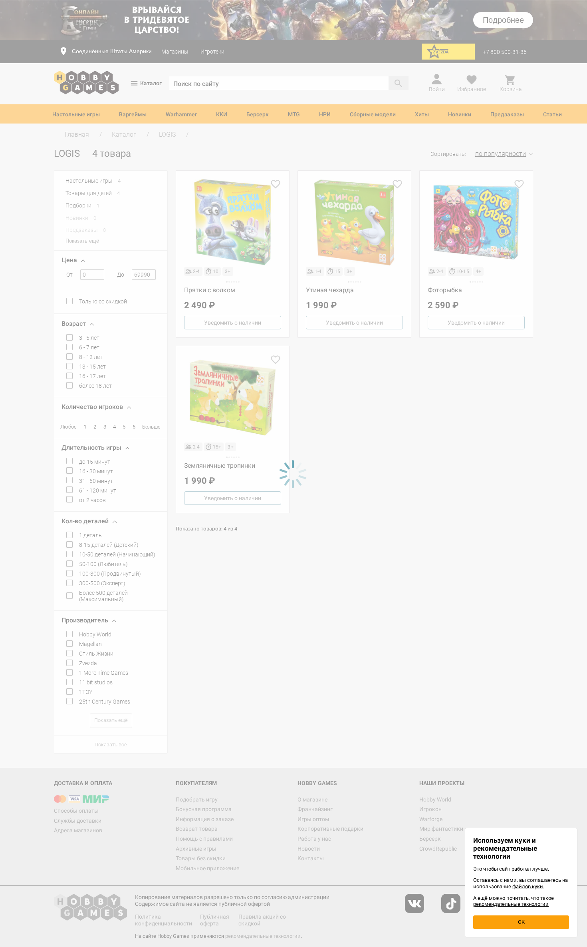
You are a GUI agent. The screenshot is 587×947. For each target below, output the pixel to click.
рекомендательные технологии (511, 904)
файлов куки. (528, 886)
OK (521, 922)
